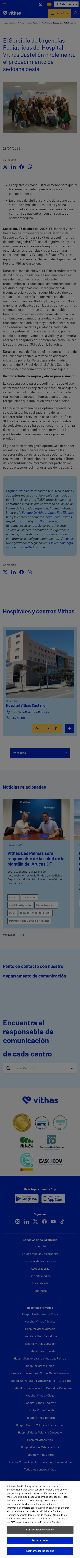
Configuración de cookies (40, 1530)
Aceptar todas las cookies (40, 1551)
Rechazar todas (40, 1540)
